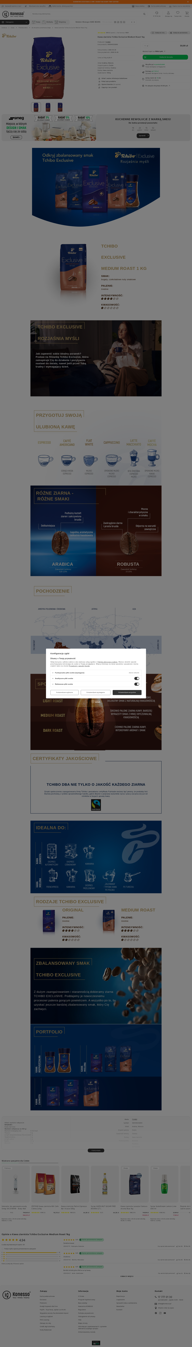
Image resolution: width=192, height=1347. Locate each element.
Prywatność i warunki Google (79, 666)
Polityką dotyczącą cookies (108, 662)
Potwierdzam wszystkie (127, 692)
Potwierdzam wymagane (96, 692)
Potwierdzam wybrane (64, 692)
